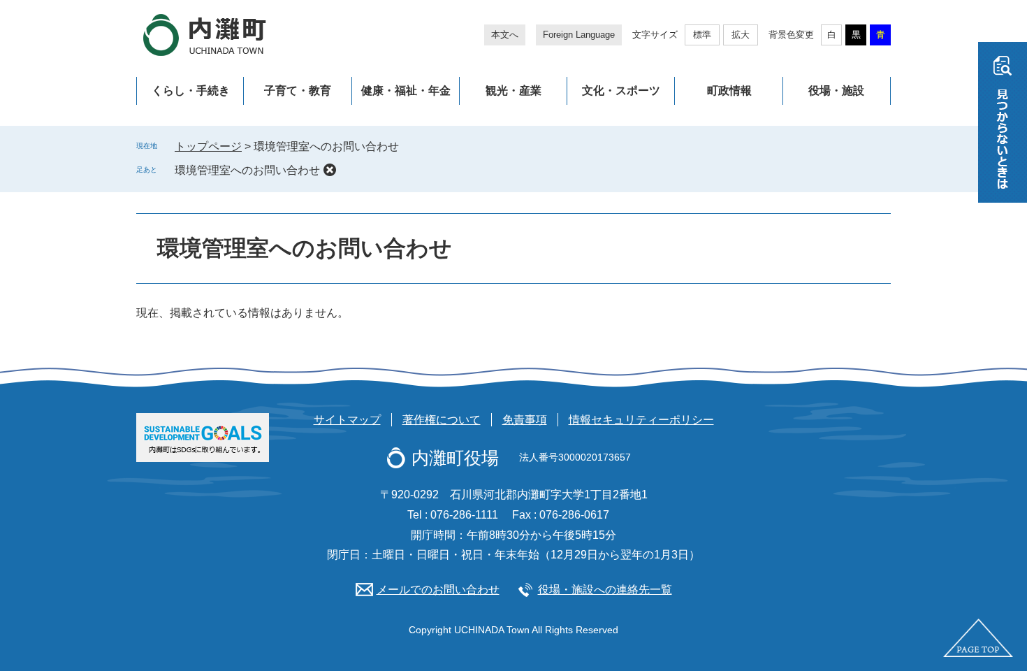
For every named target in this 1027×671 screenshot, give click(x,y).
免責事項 (524, 420)
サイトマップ (347, 420)
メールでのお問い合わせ (438, 590)
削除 (329, 170)
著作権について (441, 420)
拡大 (740, 34)
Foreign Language (579, 34)
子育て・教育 (297, 90)
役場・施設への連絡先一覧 (605, 590)
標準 (702, 34)
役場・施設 (836, 90)
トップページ (208, 146)
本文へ (504, 34)
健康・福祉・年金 (406, 90)
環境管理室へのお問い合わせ (247, 170)
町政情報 (729, 90)
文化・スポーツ (621, 90)
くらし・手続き (191, 90)
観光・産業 (513, 90)
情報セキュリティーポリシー (641, 420)
